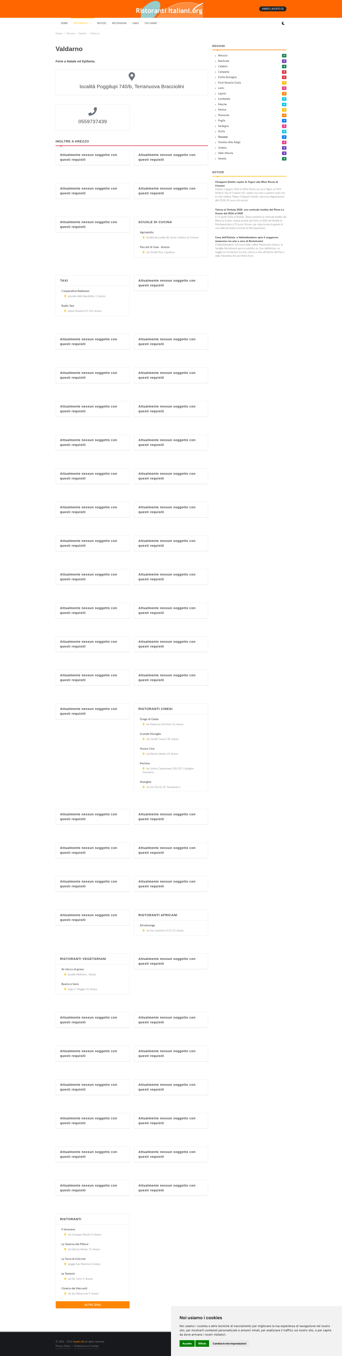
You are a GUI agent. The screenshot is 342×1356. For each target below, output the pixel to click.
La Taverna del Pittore (74, 1244)
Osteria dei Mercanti (74, 1288)
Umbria (222, 147)
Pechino (145, 763)
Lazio (221, 88)
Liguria (222, 93)
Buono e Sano (70, 984)
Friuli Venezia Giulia (229, 82)
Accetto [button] (187, 1343)
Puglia (221, 120)
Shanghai (145, 781)
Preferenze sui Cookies (86, 1346)
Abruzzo (223, 55)
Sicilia (221, 131)
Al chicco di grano (72, 969)
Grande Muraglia (150, 733)
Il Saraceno (68, 1229)
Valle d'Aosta (225, 153)
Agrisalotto (147, 232)
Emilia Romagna (227, 77)
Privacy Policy (63, 1346)
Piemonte (223, 115)
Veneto (222, 158)
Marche (222, 104)
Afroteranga (147, 925)
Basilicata (223, 61)
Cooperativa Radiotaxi (75, 291)
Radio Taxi (67, 305)
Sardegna (223, 126)
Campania (223, 72)
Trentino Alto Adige (229, 142)
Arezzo (82, 33)
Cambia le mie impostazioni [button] (229, 1343)
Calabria (222, 66)
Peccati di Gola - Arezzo (155, 247)
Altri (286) (92, 1304)
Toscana (70, 33)
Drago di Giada (149, 719)
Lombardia (224, 99)
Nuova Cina (147, 748)
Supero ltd (78, 1342)
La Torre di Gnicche (73, 1259)
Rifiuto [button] (202, 1343)
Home (59, 33)
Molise (222, 109)
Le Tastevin (68, 1273)
